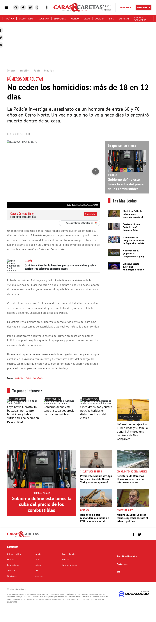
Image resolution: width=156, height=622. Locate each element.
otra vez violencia (90, 399)
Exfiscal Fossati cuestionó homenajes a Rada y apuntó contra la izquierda (133, 269)
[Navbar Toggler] (9, 7)
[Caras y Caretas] (23, 536)
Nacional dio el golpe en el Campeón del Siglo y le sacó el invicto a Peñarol (133, 256)
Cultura (99, 18)
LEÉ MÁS (28, 261)
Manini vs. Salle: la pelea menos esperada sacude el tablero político (133, 215)
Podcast (65, 559)
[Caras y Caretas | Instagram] (38, 7)
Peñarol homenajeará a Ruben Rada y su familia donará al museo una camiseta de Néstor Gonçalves (132, 431)
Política (9, 18)
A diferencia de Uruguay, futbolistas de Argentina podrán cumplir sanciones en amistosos (134, 243)
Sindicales (60, 18)
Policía (28, 378)
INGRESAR (125, 7)
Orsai (87, 18)
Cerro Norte (38, 378)
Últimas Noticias (14, 554)
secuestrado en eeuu (91, 471)
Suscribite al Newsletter (127, 556)
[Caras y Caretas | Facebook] (23, 7)
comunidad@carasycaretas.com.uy (53, 597)
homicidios (19, 378)
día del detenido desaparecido (132, 471)
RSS (118, 572)
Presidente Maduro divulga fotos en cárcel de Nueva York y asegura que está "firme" (96, 481)
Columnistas (26, 18)
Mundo (75, 18)
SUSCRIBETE (143, 7)
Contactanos (122, 564)
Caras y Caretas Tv (140, 18)
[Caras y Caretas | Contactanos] (145, 534)
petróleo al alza (53, 399)
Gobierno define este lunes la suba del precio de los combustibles (126, 184)
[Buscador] (16, 7)
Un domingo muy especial (130, 416)
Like (111, 18)
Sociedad (44, 18)
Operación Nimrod (17, 399)
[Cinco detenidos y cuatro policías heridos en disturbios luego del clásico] (96, 403)
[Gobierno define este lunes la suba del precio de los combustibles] (60, 403)
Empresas (124, 18)
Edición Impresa (69, 565)
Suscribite (90, 213)
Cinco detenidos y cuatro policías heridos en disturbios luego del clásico (96, 412)
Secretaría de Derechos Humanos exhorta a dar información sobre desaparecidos (131, 481)
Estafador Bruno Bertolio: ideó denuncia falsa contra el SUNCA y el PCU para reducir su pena (133, 231)
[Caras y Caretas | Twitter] (30, 7)
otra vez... (85, 510)
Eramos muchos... (126, 510)
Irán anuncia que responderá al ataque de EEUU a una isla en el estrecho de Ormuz (94, 519)
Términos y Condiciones (16, 589)
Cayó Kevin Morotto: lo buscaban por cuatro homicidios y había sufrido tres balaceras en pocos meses (60, 266)
